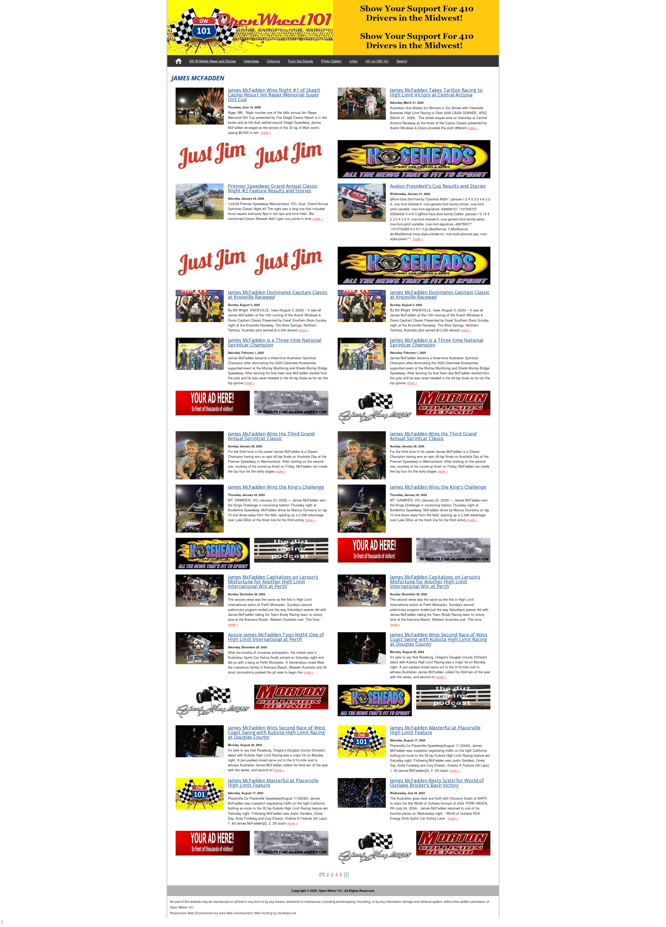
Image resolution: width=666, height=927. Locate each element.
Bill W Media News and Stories (212, 60)
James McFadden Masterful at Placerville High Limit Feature (435, 729)
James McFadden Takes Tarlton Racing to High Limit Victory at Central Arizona (436, 92)
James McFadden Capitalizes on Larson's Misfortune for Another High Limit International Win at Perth (273, 581)
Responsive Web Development (192, 913)
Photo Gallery (331, 60)
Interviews (251, 60)
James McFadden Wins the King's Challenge (276, 487)
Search (401, 60)
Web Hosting (263, 913)
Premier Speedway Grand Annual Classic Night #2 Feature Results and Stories (273, 188)
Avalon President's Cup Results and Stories (438, 186)
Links (353, 60)
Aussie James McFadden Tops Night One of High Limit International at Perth (276, 636)
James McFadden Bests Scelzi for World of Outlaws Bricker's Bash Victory (437, 782)
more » (266, 132)
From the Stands (300, 60)
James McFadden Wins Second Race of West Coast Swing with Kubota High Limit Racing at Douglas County (439, 639)
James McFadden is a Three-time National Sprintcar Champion (274, 342)
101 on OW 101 (377, 60)
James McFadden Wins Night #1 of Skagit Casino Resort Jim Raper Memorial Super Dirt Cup (274, 94)
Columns (273, 60)
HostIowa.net (286, 913)
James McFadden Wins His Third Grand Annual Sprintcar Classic (271, 435)
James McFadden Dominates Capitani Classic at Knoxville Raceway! (278, 294)
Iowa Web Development (236, 913)
